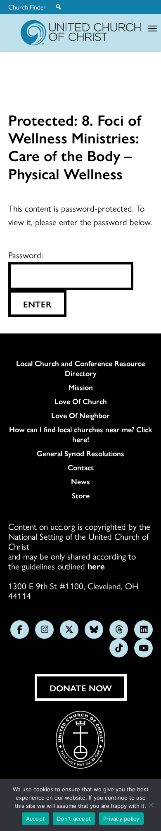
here (96, 566)
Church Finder (27, 7)
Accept (35, 818)
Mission (81, 387)
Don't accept (74, 818)
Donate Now (81, 687)
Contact (81, 467)
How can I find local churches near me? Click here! (80, 434)
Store (81, 495)
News (80, 481)
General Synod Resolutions (80, 453)
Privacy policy (121, 818)
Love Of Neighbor (80, 415)
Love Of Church (80, 401)
